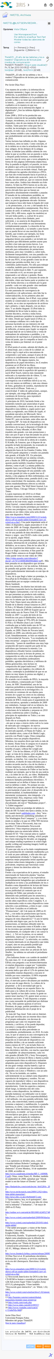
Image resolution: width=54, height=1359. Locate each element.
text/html (28, 70)
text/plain (9, 70)
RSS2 (47, 1346)
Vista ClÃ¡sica (20, 29)
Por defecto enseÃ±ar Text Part (30, 37)
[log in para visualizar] (35, 65)
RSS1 (39, 1346)
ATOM (30, 1346)
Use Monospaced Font (25, 34)
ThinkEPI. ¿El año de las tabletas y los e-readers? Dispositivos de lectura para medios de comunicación (25, 60)
